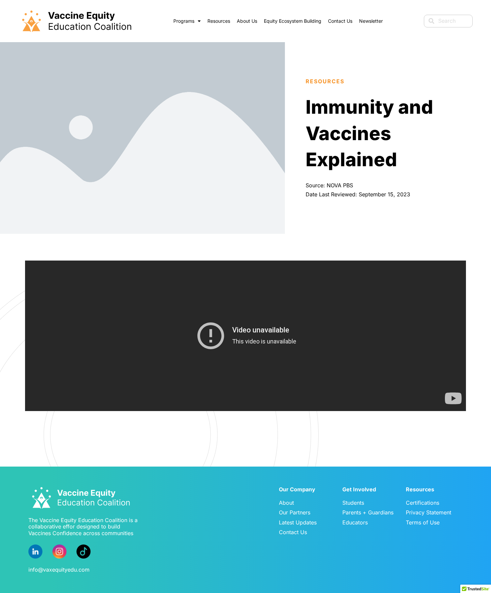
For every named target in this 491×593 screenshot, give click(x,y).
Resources (218, 21)
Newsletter (371, 21)
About (286, 502)
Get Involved (359, 489)
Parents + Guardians (367, 512)
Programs (183, 21)
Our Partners (294, 512)
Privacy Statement (428, 512)
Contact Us (340, 21)
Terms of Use (423, 522)
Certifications (422, 502)
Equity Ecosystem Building (292, 21)
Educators (355, 522)
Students (353, 502)
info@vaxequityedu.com (59, 569)
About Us (247, 21)
